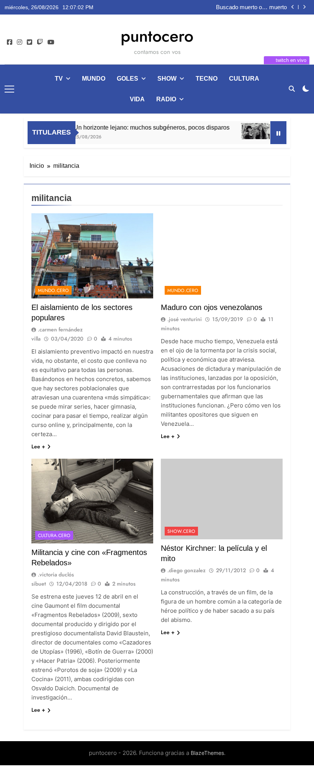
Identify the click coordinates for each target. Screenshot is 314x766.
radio (166, 99)
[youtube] (51, 42)
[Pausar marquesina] (278, 132)
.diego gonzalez (186, 570)
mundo (93, 78)
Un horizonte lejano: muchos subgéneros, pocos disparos (143, 127)
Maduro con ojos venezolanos (211, 307)
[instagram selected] (20, 42)
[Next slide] (304, 7)
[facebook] (10, 42)
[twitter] (29, 42)
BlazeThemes (207, 753)
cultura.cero (54, 535)
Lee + (38, 446)
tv (59, 78)
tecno (207, 78)
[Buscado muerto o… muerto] (247, 131)
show (167, 78)
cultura (244, 78)
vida (137, 99)
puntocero (157, 36)
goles (127, 78)
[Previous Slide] (293, 7)
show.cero (181, 531)
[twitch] (39, 42)
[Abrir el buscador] (292, 89)
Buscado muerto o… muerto (251, 7)
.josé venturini (184, 319)
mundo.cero (53, 290)
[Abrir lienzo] (9, 89)
